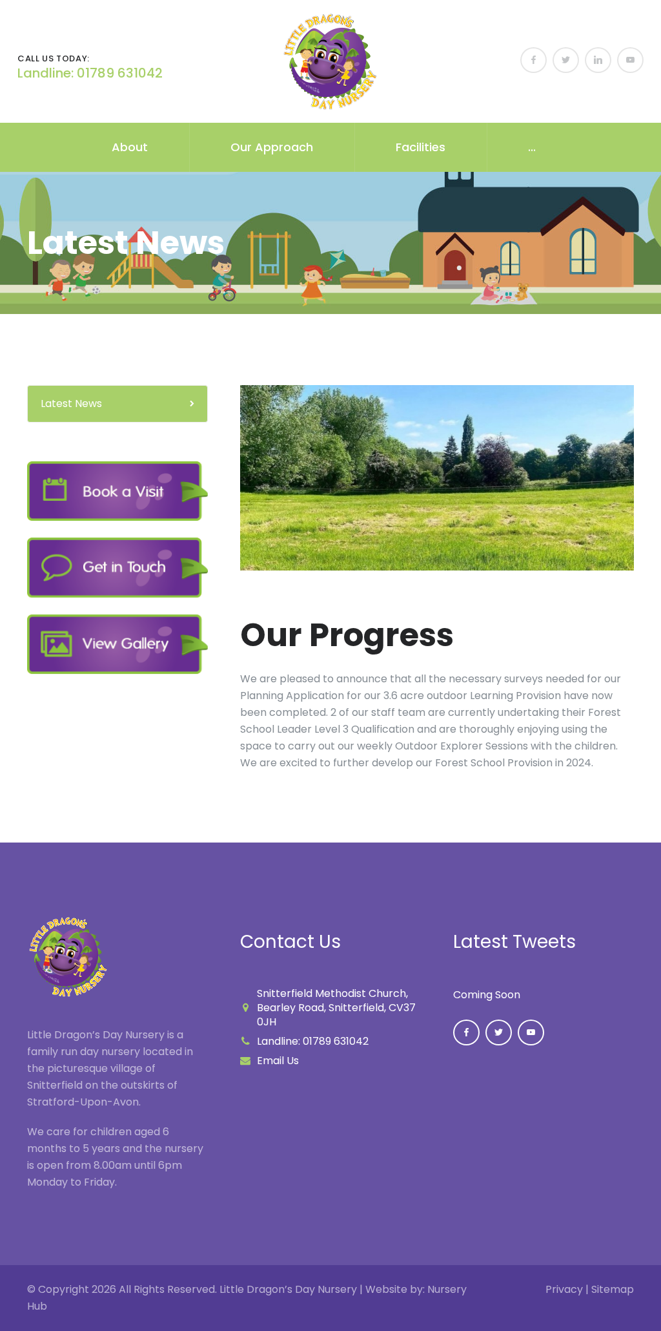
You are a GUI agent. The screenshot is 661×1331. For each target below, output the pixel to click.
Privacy (564, 1289)
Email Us (278, 1060)
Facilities (420, 147)
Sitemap (612, 1289)
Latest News (71, 403)
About (130, 147)
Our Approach (271, 147)
